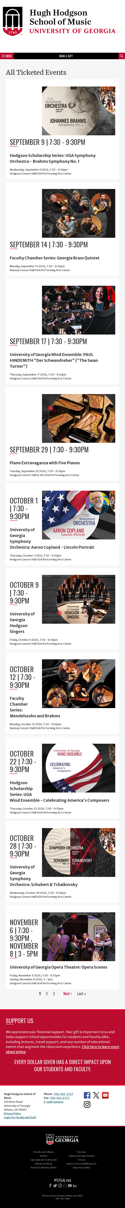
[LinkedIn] (75, 1186)
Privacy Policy (12, 1113)
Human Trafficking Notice (43, 1167)
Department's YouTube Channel (105, 1095)
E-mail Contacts (53, 1101)
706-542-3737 (63, 1094)
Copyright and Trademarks (43, 1160)
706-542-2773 (59, 1098)
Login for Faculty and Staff (20, 1117)
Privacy (81, 1160)
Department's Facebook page (87, 1095)
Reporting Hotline (81, 1167)
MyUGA (43, 1156)
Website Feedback (43, 1163)
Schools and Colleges (43, 1152)
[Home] (62, 26)
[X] (55, 1186)
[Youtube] (70, 1186)
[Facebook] (50, 1186)
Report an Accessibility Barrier (82, 1163)
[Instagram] (60, 1186)
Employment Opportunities (82, 1156)
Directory (81, 1152)
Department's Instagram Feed (87, 1104)
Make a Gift (66, 56)
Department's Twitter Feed (96, 1095)
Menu (9, 56)
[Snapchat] (65, 1186)
